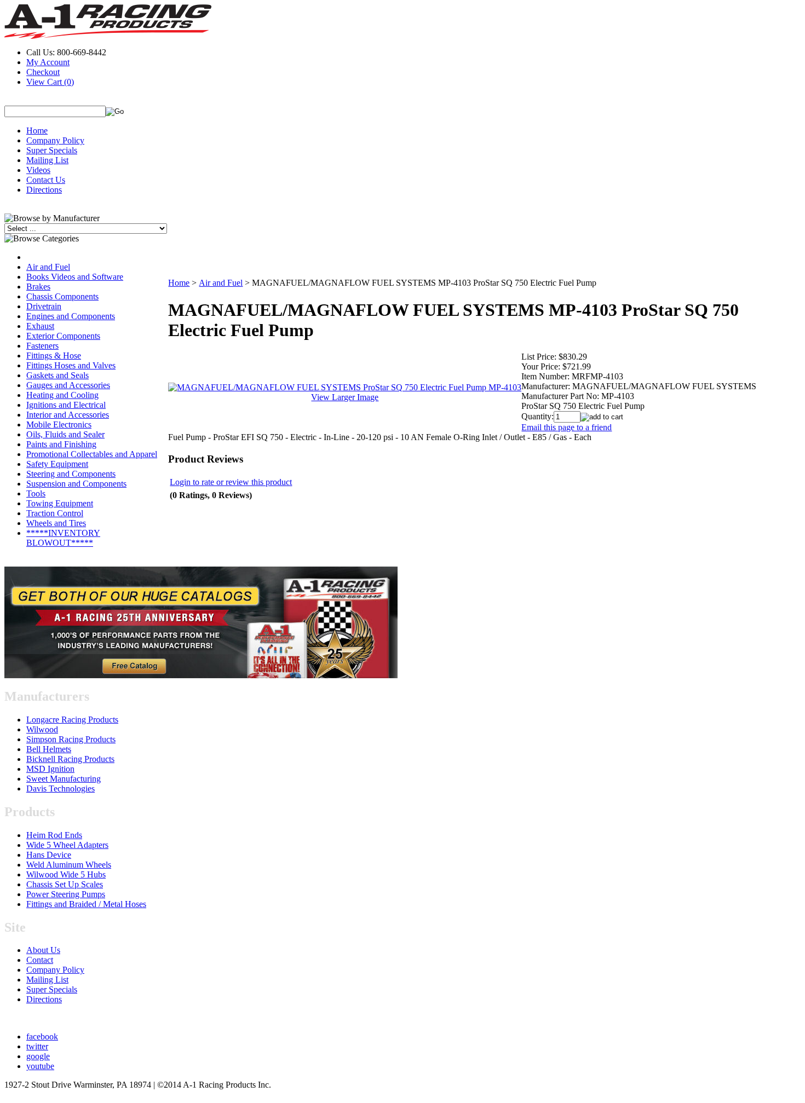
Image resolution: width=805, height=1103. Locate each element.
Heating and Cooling (62, 395)
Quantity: (537, 416)
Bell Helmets (48, 749)
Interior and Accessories (67, 414)
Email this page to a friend (566, 427)
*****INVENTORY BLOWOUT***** (63, 537)
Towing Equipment (59, 503)
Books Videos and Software (74, 276)
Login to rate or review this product (231, 482)
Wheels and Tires (56, 523)
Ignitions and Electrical (66, 404)
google (38, 1056)
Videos (38, 170)
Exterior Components (63, 335)
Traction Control (54, 513)
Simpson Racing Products (71, 739)
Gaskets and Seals (57, 375)
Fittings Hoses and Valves (71, 365)
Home (37, 130)
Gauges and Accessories (68, 385)
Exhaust (40, 326)
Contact (39, 960)
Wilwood (42, 729)
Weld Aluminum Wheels (68, 864)
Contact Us (45, 179)
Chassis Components (62, 296)
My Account (48, 62)
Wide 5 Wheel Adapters (67, 845)
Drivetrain (43, 306)
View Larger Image (344, 397)
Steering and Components (71, 473)
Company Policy (55, 140)
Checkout (43, 72)
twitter (37, 1046)
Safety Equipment (57, 464)
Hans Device (48, 854)
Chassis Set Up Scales (64, 884)
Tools (35, 493)
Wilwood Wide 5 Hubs (66, 874)
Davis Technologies (60, 788)
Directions (44, 189)
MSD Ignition (50, 768)
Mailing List (47, 160)
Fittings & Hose (53, 355)
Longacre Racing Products (72, 719)
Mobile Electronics (58, 424)
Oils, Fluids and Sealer (65, 434)
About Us (43, 950)
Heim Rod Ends (54, 835)
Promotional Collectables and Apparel (91, 454)
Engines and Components (70, 316)
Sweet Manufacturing (63, 778)
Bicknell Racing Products (70, 759)
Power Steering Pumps (65, 894)
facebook (42, 1036)
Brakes (38, 286)
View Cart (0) (50, 81)
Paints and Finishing (61, 444)
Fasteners (42, 345)
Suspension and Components (76, 483)
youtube (40, 1066)
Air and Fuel (48, 267)
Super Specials (51, 150)
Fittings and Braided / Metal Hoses (86, 904)
